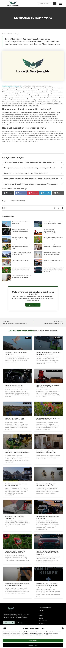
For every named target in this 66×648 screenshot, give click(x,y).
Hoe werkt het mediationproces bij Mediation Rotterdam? (33, 173)
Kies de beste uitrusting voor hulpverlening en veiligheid (45, 484)
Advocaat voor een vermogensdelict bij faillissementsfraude (49, 231)
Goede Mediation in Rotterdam (12, 86)
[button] (62, 628)
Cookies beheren (33, 645)
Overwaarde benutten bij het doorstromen (14, 517)
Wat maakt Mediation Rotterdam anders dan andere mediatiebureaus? (33, 179)
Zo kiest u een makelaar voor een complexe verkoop (16, 484)
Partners (41, 615)
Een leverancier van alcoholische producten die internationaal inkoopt (21, 246)
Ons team (41, 613)
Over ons (41, 610)
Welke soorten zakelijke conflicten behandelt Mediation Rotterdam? (33, 162)
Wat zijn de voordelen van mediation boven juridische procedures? (33, 168)
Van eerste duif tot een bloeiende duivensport (16, 353)
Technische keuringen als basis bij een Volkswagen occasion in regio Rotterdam (53, 269)
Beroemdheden (43, 620)
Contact (41, 618)
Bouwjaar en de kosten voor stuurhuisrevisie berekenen (14, 386)
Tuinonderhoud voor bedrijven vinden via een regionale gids (15, 551)
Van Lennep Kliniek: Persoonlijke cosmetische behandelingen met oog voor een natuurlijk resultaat (47, 585)
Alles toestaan (33, 640)
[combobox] (45, 3)
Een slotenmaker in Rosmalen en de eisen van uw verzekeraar (17, 584)
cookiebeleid (37, 635)
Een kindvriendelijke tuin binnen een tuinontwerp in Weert (48, 419)
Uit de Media (42, 623)
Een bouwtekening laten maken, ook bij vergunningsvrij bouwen (48, 353)
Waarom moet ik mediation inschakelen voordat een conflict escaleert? (33, 184)
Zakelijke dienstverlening (10, 34)
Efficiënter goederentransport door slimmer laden (47, 517)
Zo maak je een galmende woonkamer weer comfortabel (46, 451)
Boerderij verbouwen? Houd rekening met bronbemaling (14, 419)
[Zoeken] (54, 3)
